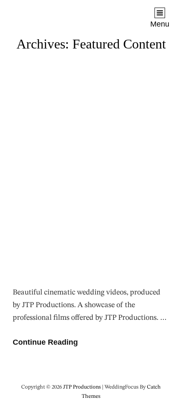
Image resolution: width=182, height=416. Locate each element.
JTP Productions (41, 13)
